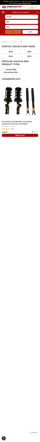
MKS (21, 42)
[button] (32, 7)
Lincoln (14, 42)
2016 (11, 51)
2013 (29, 56)
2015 (29, 51)
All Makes (5, 42)
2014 (11, 56)
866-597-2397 (27, 3)
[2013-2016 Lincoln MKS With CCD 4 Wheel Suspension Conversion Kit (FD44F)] (20, 101)
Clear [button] (30, 32)
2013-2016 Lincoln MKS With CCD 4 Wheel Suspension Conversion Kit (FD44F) (17, 123)
